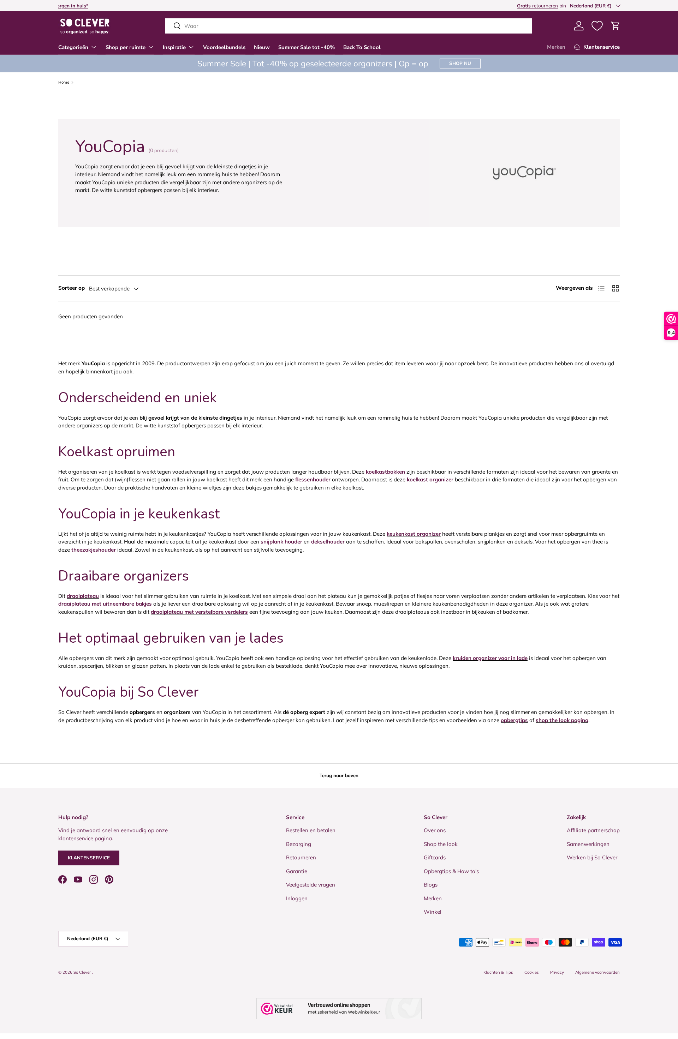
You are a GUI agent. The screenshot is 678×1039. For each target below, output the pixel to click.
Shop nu (460, 63)
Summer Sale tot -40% (306, 47)
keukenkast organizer (414, 533)
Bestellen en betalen (310, 830)
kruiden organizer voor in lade (490, 658)
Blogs (431, 884)
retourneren (78, 5)
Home (63, 82)
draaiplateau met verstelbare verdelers (199, 611)
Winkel (432, 911)
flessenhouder (313, 479)
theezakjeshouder (93, 549)
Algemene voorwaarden (597, 972)
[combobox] (348, 26)
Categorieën (73, 47)
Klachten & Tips (498, 972)
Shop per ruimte (125, 47)
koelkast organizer (430, 479)
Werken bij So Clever (592, 857)
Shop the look (441, 844)
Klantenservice (89, 857)
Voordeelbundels (224, 47)
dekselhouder (328, 541)
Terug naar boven (339, 775)
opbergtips (514, 720)
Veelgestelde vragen (310, 884)
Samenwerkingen (588, 844)
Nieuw (262, 47)
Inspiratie (174, 47)
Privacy (557, 972)
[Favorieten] (597, 26)
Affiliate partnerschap (593, 830)
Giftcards (435, 857)
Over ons (435, 830)
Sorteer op (71, 287)
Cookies (531, 972)
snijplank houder (281, 541)
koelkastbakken (385, 471)
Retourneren (301, 857)
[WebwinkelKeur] (339, 1008)
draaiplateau (83, 596)
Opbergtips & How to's (451, 871)
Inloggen (297, 898)
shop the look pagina (562, 720)
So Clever (82, 972)
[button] (615, 26)
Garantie (296, 871)
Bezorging (298, 844)
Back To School (362, 47)
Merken (556, 46)
